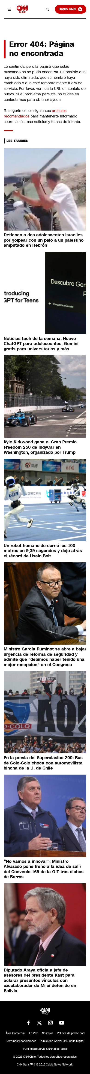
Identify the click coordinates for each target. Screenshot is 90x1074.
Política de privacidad (70, 1033)
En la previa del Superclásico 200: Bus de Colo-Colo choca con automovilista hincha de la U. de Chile (43, 763)
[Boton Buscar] (47, 9)
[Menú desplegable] (9, 9)
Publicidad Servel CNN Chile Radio (45, 1049)
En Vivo (33, 1033)
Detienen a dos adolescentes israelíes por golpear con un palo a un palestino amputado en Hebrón (44, 240)
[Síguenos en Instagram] (50, 1023)
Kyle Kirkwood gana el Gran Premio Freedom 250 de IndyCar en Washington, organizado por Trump (40, 447)
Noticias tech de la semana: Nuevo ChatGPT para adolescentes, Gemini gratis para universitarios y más (41, 344)
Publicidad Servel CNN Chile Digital (62, 1041)
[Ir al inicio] (22, 9)
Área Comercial (15, 1033)
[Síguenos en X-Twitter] (39, 1023)
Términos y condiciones (21, 1041)
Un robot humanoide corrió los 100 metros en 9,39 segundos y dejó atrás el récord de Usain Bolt (43, 551)
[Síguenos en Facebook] (28, 1023)
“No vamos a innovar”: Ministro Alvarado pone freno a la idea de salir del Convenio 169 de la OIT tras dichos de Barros (44, 869)
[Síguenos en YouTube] (61, 1023)
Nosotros (47, 1033)
